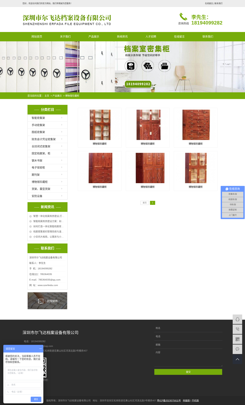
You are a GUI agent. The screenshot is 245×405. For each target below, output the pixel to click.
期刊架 (36, 174)
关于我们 (65, 36)
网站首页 (37, 36)
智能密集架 (38, 117)
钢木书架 (37, 160)
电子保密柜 (38, 167)
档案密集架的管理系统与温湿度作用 (49, 231)
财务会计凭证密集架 (44, 139)
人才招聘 (151, 36)
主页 (46, 95)
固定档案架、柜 (41, 153)
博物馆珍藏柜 (72, 95)
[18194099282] (237, 329)
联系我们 (218, 3)
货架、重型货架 (41, 189)
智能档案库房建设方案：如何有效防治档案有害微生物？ (49, 221)
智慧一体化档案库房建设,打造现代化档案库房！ (49, 216)
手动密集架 (38, 125)
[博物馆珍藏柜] (100, 125)
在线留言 (209, 3)
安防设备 (37, 196)
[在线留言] (237, 349)
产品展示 (93, 36)
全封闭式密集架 (41, 146)
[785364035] (237, 319)
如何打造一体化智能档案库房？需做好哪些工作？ (49, 226)
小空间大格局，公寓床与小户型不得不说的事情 (49, 236)
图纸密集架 (38, 132)
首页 (145, 203)
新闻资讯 (122, 36)
